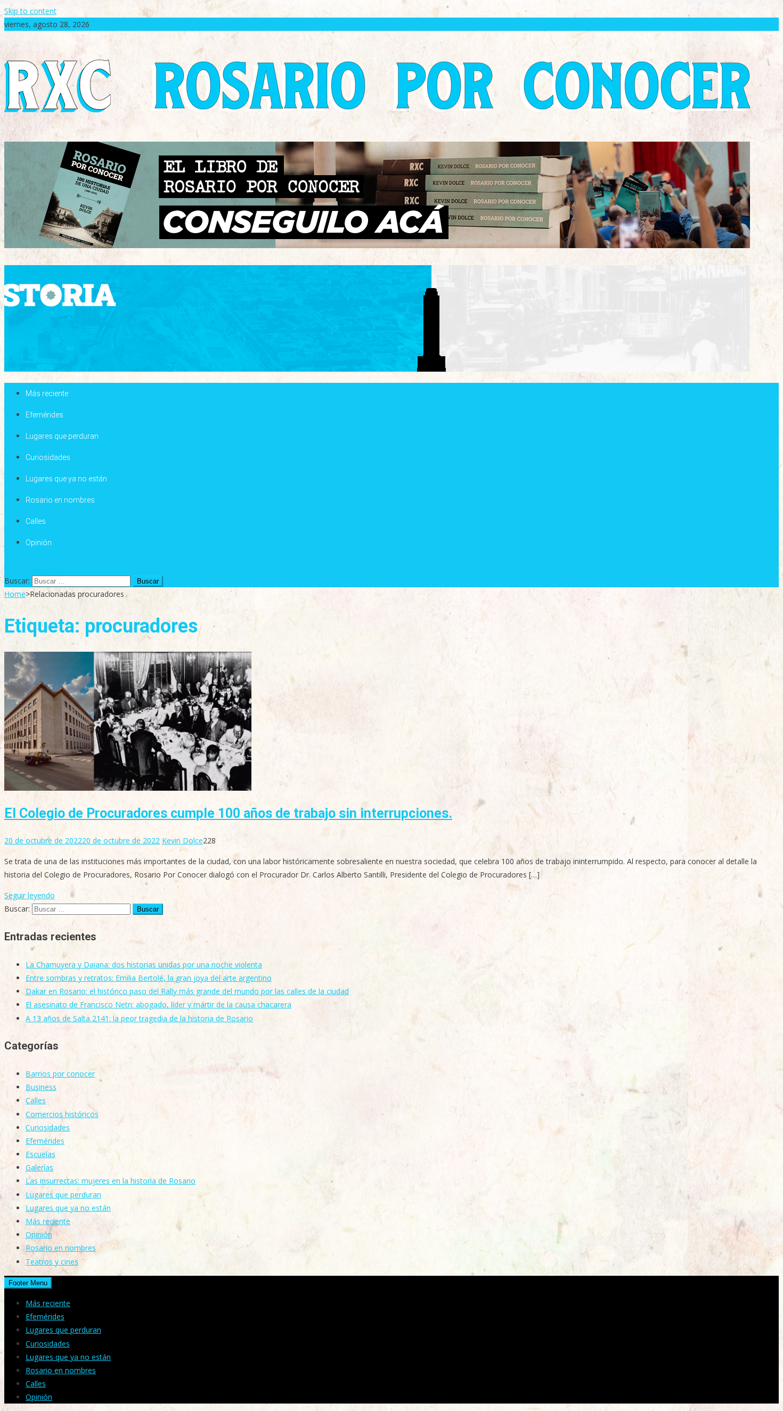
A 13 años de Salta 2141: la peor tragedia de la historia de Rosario (139, 1018)
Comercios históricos (62, 1114)
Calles (36, 521)
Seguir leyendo (29, 895)
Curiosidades (48, 457)
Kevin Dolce (182, 840)
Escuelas (40, 1154)
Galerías (39, 1167)
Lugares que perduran (62, 436)
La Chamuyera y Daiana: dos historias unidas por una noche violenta (144, 964)
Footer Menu (28, 1283)
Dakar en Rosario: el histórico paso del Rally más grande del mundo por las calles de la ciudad (187, 991)
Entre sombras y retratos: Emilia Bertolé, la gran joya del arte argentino (149, 978)
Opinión (39, 542)
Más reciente (47, 393)
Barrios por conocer (60, 1074)
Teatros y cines (52, 1262)
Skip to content (30, 11)
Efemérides (44, 415)
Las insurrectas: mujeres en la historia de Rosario (110, 1181)
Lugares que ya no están (66, 478)
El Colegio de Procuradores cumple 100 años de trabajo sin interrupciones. (228, 813)
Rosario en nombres (60, 500)
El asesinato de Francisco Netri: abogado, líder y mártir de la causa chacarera (158, 1004)
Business (41, 1087)
